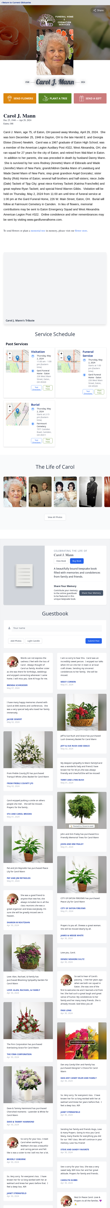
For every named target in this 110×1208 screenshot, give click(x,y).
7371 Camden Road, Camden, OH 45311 (44, 432)
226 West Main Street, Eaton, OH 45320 (44, 379)
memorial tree (38, 230)
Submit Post (93, 640)
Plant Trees (48, 387)
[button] (17, 358)
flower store (81, 230)
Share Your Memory (91, 593)
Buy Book (76, 561)
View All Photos (55, 517)
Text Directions (36, 388)
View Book (61, 561)
